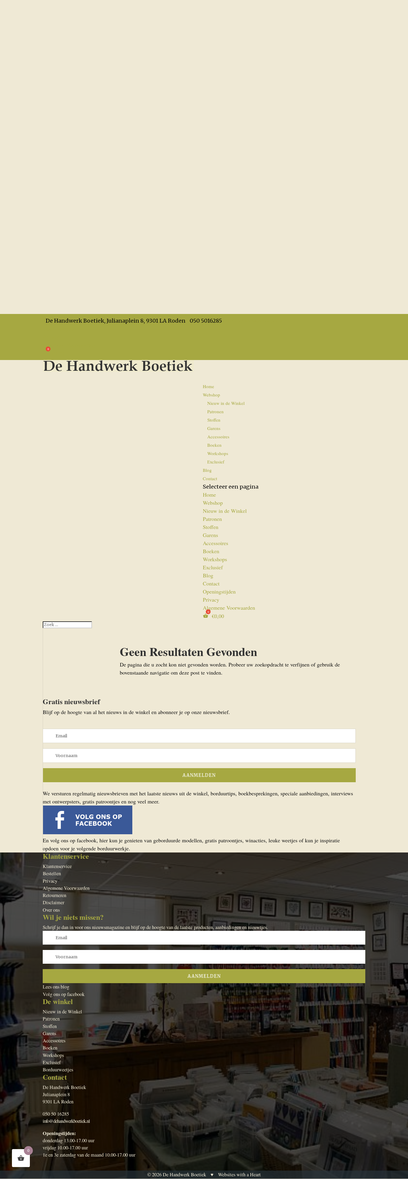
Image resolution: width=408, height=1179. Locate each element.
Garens (213, 428)
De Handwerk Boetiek (184, 1174)
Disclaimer (53, 902)
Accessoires (218, 437)
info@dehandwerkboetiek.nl (66, 1121)
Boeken (214, 445)
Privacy (51, 336)
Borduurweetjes (58, 1069)
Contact (210, 478)
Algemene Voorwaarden (69, 344)
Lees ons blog (56, 986)
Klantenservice (57, 866)
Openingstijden (59, 328)
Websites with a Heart (239, 1174)
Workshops (217, 453)
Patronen (215, 411)
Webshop (213, 502)
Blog (208, 575)
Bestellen (52, 873)
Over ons (51, 910)
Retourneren (54, 895)
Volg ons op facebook (64, 994)
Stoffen (213, 420)
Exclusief (215, 462)
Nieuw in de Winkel (226, 403)
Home (208, 386)
